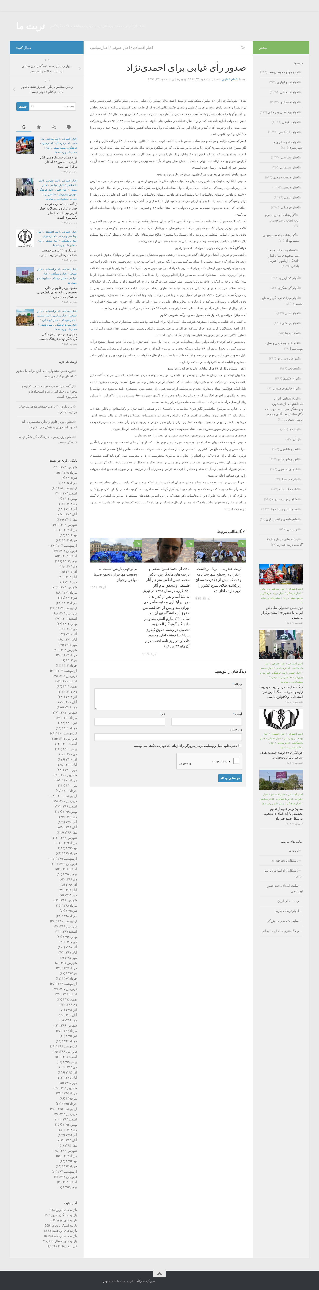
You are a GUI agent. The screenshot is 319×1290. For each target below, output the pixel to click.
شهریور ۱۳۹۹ (68, 838)
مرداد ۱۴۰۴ (69, 530)
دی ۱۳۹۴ (71, 1130)
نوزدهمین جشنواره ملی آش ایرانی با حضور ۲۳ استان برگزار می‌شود (58, 161)
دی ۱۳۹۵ (71, 1067)
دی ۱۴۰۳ (71, 566)
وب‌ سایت (236, 729)
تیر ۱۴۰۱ (71, 723)
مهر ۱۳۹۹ (70, 832)
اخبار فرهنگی (62, 143)
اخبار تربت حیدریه (287, 911)
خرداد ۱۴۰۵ (69, 483)
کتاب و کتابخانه (289, 489)
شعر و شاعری (289, 449)
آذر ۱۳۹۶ (71, 1010)
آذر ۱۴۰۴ (71, 509)
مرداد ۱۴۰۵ (69, 472)
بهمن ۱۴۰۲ (70, 624)
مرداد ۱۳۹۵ (69, 1093)
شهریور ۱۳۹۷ (68, 963)
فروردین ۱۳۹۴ (67, 1177)
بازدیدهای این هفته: (64, 1231)
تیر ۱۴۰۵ (71, 478)
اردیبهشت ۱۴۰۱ (66, 733)
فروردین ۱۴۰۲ (67, 676)
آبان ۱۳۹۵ (70, 1078)
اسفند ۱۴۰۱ (69, 681)
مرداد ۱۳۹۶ (69, 1031)
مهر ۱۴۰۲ (70, 645)
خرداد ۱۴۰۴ (69, 540)
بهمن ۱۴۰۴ (70, 499)
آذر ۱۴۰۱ (71, 697)
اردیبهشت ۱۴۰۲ (66, 671)
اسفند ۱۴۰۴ (69, 493)
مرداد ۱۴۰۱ (69, 718)
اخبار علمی (61, 189)
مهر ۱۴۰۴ (70, 519)
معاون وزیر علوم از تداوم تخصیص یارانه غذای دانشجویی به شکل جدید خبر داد (57, 292)
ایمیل (237, 714)
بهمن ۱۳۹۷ (70, 937)
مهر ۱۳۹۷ (70, 958)
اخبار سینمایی (289, 167)
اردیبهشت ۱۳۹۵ (66, 1109)
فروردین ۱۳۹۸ (67, 926)
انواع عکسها (291, 378)
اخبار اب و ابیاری (288, 82)
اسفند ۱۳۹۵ (69, 1057)
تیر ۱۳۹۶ (71, 1036)
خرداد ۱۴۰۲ (69, 665)
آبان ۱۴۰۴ (70, 514)
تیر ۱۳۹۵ (71, 1098)
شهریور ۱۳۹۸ (68, 900)
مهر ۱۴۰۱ (70, 707)
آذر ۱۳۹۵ (71, 1072)
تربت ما (30, 26)
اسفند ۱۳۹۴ (69, 1119)
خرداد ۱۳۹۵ (69, 1104)
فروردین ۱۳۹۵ (67, 1114)
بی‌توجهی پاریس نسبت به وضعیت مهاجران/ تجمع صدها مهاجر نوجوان (116, 574)
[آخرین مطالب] (23, 127)
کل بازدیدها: (69, 1246)
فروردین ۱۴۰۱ (67, 739)
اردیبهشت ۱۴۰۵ (66, 488)
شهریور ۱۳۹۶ (68, 1025)
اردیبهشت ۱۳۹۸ (66, 921)
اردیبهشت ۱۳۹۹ (66, 859)
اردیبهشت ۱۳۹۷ (66, 984)
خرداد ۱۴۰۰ (69, 791)
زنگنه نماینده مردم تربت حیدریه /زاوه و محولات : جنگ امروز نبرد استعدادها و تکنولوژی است (49, 391)
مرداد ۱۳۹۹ (69, 843)
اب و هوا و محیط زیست (283, 72)
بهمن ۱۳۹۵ (70, 1062)
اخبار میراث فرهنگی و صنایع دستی (58, 324)
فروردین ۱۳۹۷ (67, 989)
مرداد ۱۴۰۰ (69, 780)
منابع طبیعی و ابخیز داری (282, 519)
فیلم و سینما (290, 479)
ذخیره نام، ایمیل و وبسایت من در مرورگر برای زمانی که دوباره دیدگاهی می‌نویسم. (185, 746)
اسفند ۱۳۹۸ (69, 869)
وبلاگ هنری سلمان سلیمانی (280, 931)
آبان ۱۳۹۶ (70, 1015)
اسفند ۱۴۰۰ (69, 744)
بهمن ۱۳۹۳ (70, 1187)
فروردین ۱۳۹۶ (67, 1052)
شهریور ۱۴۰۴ (68, 525)
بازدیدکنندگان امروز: (63, 1215)
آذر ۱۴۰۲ (71, 634)
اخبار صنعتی (51, 240)
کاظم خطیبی (230, 79)
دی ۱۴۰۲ (71, 629)
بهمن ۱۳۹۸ (70, 874)
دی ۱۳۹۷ (71, 942)
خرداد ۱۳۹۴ (69, 1166)
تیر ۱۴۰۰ (71, 785)
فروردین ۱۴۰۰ (67, 801)
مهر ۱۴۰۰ (70, 770)
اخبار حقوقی (121, 48)
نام (162, 714)
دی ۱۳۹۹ (71, 817)
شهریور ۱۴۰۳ (68, 587)
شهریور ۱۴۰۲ (68, 650)
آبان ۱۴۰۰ (70, 765)
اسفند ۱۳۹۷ (69, 932)
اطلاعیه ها (292, 333)
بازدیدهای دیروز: (66, 1220)
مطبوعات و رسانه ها (66, 152)
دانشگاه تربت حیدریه (285, 860)
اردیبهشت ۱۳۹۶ (66, 1046)
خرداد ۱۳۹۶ (69, 1041)
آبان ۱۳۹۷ (70, 952)
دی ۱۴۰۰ (71, 754)
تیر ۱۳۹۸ (71, 911)
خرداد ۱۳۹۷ (69, 978)
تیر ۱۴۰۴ (71, 535)
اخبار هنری (291, 313)
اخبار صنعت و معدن (286, 177)
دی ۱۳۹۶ (71, 1005)
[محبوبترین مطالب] (39, 127)
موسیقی (293, 529)
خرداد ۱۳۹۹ (69, 853)
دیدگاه (237, 684)
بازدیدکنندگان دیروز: (63, 1225)
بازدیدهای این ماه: (65, 1236)
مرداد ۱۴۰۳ (69, 592)
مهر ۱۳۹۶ (70, 1020)
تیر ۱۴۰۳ (71, 598)
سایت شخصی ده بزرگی (282, 921)
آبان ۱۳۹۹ (70, 827)
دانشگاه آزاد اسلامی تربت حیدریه (284, 873)
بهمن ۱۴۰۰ (70, 749)
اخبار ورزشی (290, 323)
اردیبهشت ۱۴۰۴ (66, 546)
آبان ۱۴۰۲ (70, 639)
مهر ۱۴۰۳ (70, 582)
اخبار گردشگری (49, 320)
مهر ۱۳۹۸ (70, 895)
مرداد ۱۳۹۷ (69, 968)
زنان (48, 147)
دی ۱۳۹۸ (71, 879)
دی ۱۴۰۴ (71, 504)
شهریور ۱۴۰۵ (68, 467)
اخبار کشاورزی (289, 278)
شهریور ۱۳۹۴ (68, 1151)
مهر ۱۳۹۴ (70, 1145)
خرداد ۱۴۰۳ (69, 603)
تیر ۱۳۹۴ (71, 1161)
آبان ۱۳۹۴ (70, 1140)
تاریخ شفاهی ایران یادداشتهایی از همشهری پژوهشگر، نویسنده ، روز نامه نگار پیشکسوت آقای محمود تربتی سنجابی (284, 408)
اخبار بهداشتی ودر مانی (283, 112)
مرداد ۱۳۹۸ (69, 905)
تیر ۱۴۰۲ (71, 660)
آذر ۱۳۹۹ (71, 822)
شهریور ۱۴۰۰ (68, 775)
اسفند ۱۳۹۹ (69, 806)
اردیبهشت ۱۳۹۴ (66, 1171)
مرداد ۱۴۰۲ (69, 655)
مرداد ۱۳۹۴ (69, 1156)
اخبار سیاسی (99, 48)
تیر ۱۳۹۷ (71, 973)
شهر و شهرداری (288, 459)
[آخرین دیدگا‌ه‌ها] (54, 127)
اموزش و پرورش (68, 194)
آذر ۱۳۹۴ (71, 1135)
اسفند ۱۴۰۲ (69, 619)
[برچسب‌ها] (69, 127)
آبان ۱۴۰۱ (70, 702)
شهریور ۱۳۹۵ (68, 1088)
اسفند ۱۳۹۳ (69, 1182)
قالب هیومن (109, 1281)
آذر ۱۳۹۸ (71, 885)
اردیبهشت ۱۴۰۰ (66, 796)
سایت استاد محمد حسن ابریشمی (285, 888)
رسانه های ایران (288, 901)
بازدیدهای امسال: (65, 1241)
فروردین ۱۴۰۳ (67, 613)
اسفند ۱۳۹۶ (69, 994)
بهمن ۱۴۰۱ (70, 686)
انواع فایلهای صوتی (286, 388)
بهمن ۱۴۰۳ (70, 561)
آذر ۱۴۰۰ (71, 759)
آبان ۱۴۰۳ (70, 577)
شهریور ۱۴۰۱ (68, 712)
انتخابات (293, 368)
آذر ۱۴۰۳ (71, 572)
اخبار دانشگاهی (69, 240)
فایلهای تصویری (288, 469)
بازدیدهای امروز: (66, 1210)
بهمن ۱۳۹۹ (70, 812)
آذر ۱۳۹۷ (71, 947)
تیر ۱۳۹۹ (71, 848)
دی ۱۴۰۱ (71, 692)
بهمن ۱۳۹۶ (70, 999)
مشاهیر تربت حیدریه (285, 499)
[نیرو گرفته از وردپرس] (138, 1281)
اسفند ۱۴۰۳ (69, 556)
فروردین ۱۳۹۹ (67, 864)
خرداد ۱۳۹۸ (69, 916)
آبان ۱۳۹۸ (70, 890)
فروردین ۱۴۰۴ (67, 551)
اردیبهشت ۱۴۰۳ (66, 608)
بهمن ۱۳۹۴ (70, 1125)
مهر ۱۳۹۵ (70, 1083)
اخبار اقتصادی (143, 48)
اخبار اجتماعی (69, 138)
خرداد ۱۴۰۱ (69, 728)
